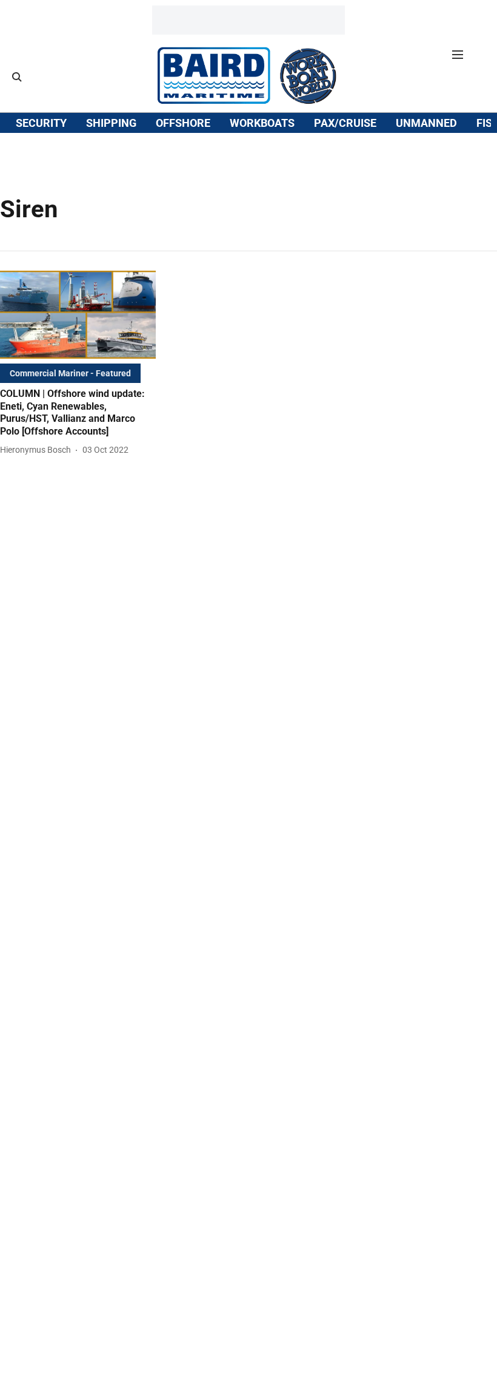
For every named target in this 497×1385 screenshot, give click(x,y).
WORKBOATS (262, 123)
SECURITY (41, 123)
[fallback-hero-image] (78, 315)
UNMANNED (426, 123)
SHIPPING (111, 123)
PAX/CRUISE (345, 123)
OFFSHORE (183, 123)
